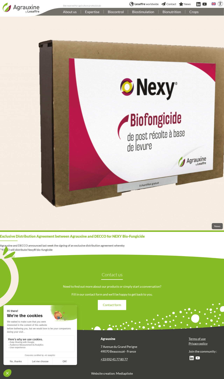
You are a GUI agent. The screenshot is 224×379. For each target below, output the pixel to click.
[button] (214, 4)
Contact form (112, 305)
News (217, 226)
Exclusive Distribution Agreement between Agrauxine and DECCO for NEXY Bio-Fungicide (72, 236)
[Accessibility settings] (220, 3)
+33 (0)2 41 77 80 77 (114, 359)
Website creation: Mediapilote (112, 373)
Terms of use (197, 339)
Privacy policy (198, 343)
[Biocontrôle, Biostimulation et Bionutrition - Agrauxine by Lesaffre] (21, 7)
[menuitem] (70, 12)
